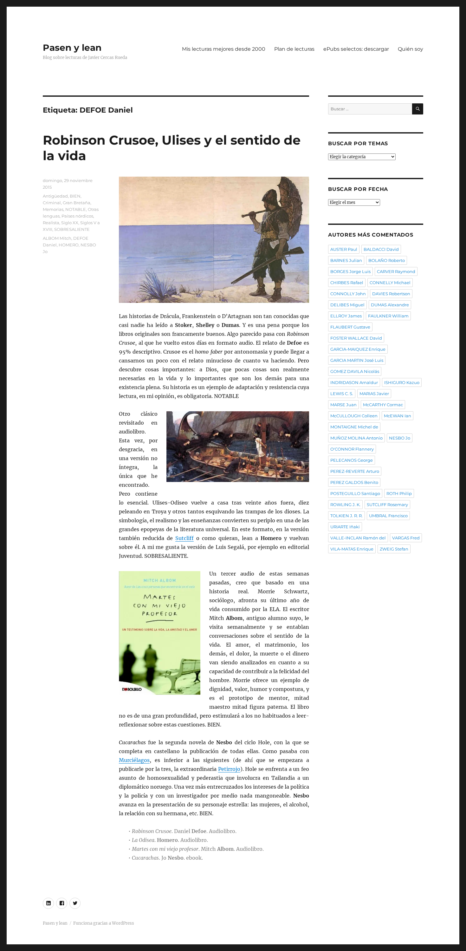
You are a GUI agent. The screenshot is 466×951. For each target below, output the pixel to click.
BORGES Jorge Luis (350, 271)
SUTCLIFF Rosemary (387, 504)
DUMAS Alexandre (390, 304)
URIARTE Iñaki (345, 526)
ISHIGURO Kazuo (401, 382)
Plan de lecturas (294, 49)
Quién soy (410, 49)
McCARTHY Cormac (383, 404)
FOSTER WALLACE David (356, 338)
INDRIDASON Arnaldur (354, 382)
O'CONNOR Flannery (352, 449)
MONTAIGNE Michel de (354, 426)
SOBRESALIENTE (72, 229)
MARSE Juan (343, 404)
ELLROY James (346, 315)
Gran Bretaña (76, 202)
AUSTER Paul (343, 249)
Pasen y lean (72, 47)
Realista (51, 222)
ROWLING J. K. (345, 504)
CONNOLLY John (348, 293)
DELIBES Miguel (347, 304)
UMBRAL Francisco (388, 515)
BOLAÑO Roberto (386, 260)
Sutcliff (184, 538)
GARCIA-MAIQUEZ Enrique (357, 349)
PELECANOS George (351, 460)
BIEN (75, 196)
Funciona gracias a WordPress (103, 923)
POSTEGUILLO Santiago (355, 493)
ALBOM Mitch (57, 238)
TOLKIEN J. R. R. (346, 515)
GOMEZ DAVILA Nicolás (354, 371)
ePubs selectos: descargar (356, 49)
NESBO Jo (399, 437)
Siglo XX (69, 222)
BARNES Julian (346, 260)
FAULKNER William (388, 315)
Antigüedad (55, 196)
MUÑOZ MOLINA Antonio (356, 437)
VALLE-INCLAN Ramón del (358, 537)
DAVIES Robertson (391, 293)
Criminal (52, 202)
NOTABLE (75, 209)
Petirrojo (229, 769)
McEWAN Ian (397, 415)
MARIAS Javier (374, 393)
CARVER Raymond (396, 271)
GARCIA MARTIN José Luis (356, 360)
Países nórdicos (77, 215)
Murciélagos (134, 760)
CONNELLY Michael (390, 282)
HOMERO (69, 244)
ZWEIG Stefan (394, 548)
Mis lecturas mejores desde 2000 (223, 49)
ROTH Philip (399, 493)
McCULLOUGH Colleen (354, 415)
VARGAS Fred (406, 537)
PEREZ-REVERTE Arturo (354, 471)
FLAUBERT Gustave (350, 326)
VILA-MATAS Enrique (351, 548)
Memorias (53, 209)
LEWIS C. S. (341, 393)
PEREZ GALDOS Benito (354, 482)
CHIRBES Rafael (346, 282)
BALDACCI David (381, 249)
